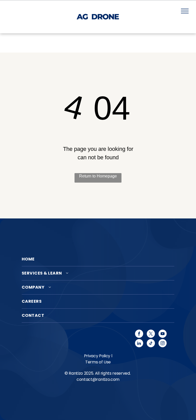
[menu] (184, 11)
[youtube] (162, 334)
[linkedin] (139, 344)
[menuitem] (98, 259)
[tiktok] (151, 344)
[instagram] (162, 344)
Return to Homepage (98, 176)
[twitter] (151, 334)
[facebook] (139, 334)
